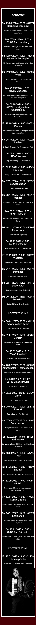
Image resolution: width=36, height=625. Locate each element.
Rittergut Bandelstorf (11, 428)
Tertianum (9, 359)
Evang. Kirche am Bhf (12, 175)
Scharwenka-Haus (8, 444)
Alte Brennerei (9, 520)
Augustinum (13, 386)
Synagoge (6, 202)
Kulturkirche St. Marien (12, 564)
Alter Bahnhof (14, 235)
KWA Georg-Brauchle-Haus (12, 95)
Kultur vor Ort (12, 328)
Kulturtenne (12, 276)
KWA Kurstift (6, 537)
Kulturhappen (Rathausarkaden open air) (17, 488)
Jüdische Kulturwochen (10, 131)
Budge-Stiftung (12, 304)
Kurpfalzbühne (9, 114)
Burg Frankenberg (12, 161)
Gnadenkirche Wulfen (11, 342)
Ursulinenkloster (12, 290)
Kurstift (7, 47)
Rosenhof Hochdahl (10, 474)
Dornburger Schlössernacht (13, 31)
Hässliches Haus (9, 63)
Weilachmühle (9, 372)
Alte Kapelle (9, 262)
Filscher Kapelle (10, 460)
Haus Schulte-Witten (12, 249)
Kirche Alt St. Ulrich (9, 147)
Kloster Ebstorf (12, 414)
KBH (10, 400)
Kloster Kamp (7, 504)
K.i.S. (9, 188)
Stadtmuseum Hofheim (11, 219)
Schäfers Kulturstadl (11, 79)
